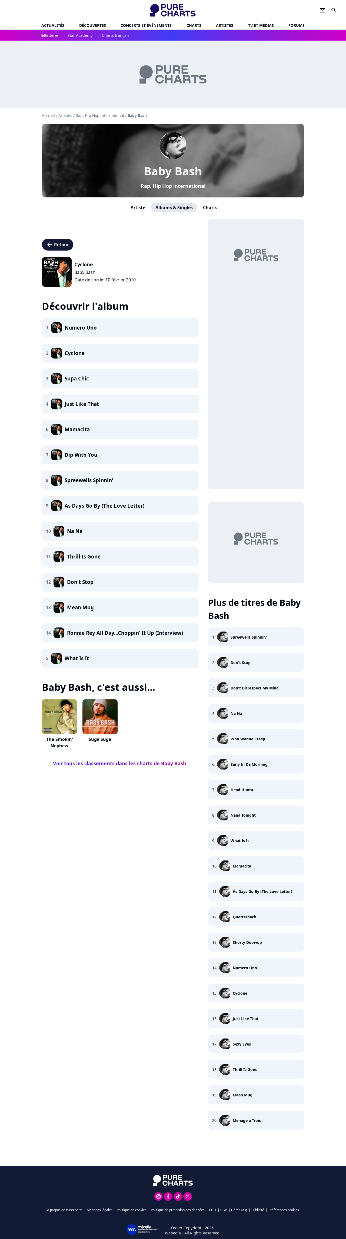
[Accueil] (173, 10)
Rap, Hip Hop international (173, 186)
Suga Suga (100, 739)
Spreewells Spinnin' (249, 637)
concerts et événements (146, 25)
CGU (212, 1210)
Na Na (236, 713)
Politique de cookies (132, 1210)
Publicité (257, 1210)
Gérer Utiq (239, 1210)
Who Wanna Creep (248, 738)
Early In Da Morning (249, 764)
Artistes (65, 115)
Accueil (48, 115)
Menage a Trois (247, 1120)
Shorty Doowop (247, 942)
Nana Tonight (243, 815)
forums (296, 25)
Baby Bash (173, 171)
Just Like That (245, 1018)
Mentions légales (99, 1210)
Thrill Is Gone (245, 1069)
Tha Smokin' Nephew (59, 742)
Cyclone (240, 993)
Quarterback (244, 916)
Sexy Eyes (242, 1044)
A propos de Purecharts (64, 1210)
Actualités (52, 25)
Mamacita (242, 866)
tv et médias (261, 25)
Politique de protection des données (178, 1210)
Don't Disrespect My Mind (255, 688)
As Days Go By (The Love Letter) (262, 891)
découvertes (92, 25)
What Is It (240, 840)
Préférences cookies (283, 1210)
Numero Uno (245, 967)
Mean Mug (242, 1094)
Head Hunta (242, 789)
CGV (223, 1210)
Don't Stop (241, 662)
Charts (194, 25)
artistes (224, 25)
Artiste (138, 208)
